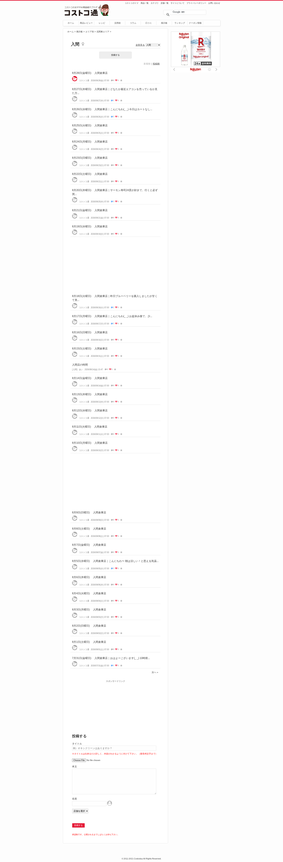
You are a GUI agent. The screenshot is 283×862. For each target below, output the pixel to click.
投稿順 (156, 63)
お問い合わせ (214, 3)
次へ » (155, 672)
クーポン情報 (195, 23)
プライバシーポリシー (196, 3)
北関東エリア (102, 31)
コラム (133, 23)
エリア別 (89, 31)
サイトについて (177, 3)
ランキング (179, 23)
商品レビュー (86, 23)
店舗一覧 (165, 3)
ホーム (71, 23)
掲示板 (164, 23)
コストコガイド (132, 3)
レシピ (102, 23)
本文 (74, 766)
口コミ (148, 23)
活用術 (117, 23)
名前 (74, 798)
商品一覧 (145, 3)
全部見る (140, 45)
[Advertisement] (115, 263)
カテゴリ (155, 3)
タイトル (77, 743)
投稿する (115, 55)
